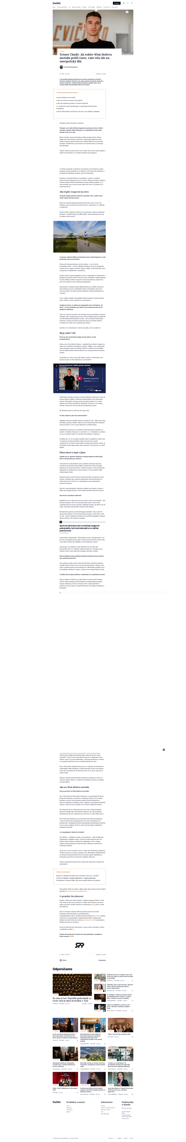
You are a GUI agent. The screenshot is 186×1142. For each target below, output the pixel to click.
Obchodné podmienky (127, 1108)
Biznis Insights (91, 7)
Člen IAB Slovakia (105, 1113)
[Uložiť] (132, 980)
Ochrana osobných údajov (126, 1112)
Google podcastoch (76, 878)
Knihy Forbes (115, 7)
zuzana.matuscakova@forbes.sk (77, 891)
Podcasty (84, 7)
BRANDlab (99, 7)
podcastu (98, 916)
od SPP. (71, 936)
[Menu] (131, 3)
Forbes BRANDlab (111, 1000)
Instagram (119, 1138)
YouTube (131, 1138)
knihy (93, 904)
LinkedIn (126, 1138)
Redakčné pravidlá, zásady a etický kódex (127, 1116)
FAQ (102, 1111)
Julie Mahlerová (110, 990)
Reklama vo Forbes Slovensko (108, 1107)
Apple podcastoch (90, 878)
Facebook (110, 1138)
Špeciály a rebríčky (76, 7)
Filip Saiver (55, 1003)
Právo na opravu (125, 1118)
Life (69, 7)
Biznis (54, 7)
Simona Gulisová (112, 1069)
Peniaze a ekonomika (62, 7)
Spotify (66, 878)
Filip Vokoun (110, 980)
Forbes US (55, 1040)
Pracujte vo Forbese (105, 1109)
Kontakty (103, 1105)
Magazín (68, 1111)
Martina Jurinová (111, 1010)
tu (73, 929)
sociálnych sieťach (89, 920)
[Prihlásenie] (123, 3)
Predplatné (116, 3)
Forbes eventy (106, 7)
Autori (67, 1105)
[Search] (127, 3)
